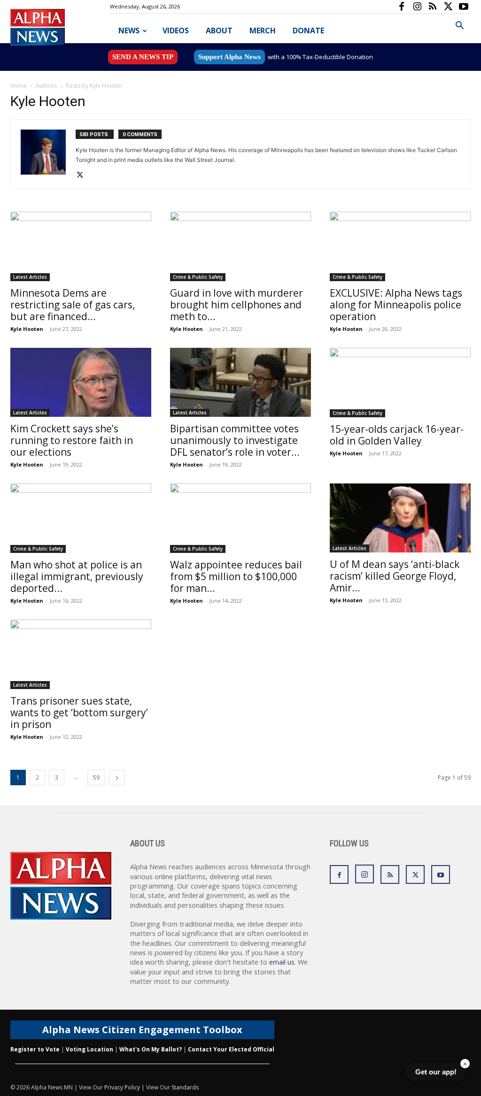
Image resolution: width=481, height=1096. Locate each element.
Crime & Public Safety (198, 277)
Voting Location (89, 1049)
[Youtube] (464, 6)
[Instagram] (417, 6)
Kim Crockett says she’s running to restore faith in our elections (71, 440)
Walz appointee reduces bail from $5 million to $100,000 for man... (236, 576)
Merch (262, 30)
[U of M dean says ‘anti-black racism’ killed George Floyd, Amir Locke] (400, 517)
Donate (308, 30)
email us (282, 962)
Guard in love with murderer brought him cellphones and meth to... (236, 304)
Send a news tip (142, 57)
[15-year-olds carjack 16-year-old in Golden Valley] (400, 382)
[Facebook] (402, 6)
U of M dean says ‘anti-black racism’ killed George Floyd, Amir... (394, 576)
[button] (459, 26)
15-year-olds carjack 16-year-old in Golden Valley (397, 434)
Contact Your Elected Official (231, 1049)
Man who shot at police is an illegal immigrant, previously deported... (76, 576)
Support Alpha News (229, 57)
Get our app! (436, 1072)
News (129, 30)
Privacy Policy (122, 1087)
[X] (448, 6)
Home (18, 86)
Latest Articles (30, 277)
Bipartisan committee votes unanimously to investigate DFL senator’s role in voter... (235, 440)
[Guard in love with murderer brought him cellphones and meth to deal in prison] (240, 246)
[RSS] (433, 6)
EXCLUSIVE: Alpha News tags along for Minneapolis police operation (396, 304)
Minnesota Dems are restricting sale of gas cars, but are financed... (72, 304)
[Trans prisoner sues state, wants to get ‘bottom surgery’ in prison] (80, 654)
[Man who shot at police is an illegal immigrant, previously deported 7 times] (80, 518)
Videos (176, 30)
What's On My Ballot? (150, 1049)
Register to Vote (35, 1049)
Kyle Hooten (26, 328)
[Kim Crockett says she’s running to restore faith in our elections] (80, 382)
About (219, 30)
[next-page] (117, 777)
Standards (185, 1087)
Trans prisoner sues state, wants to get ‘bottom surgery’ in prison (79, 712)
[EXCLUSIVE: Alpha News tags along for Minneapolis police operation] (400, 246)
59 (96, 778)
